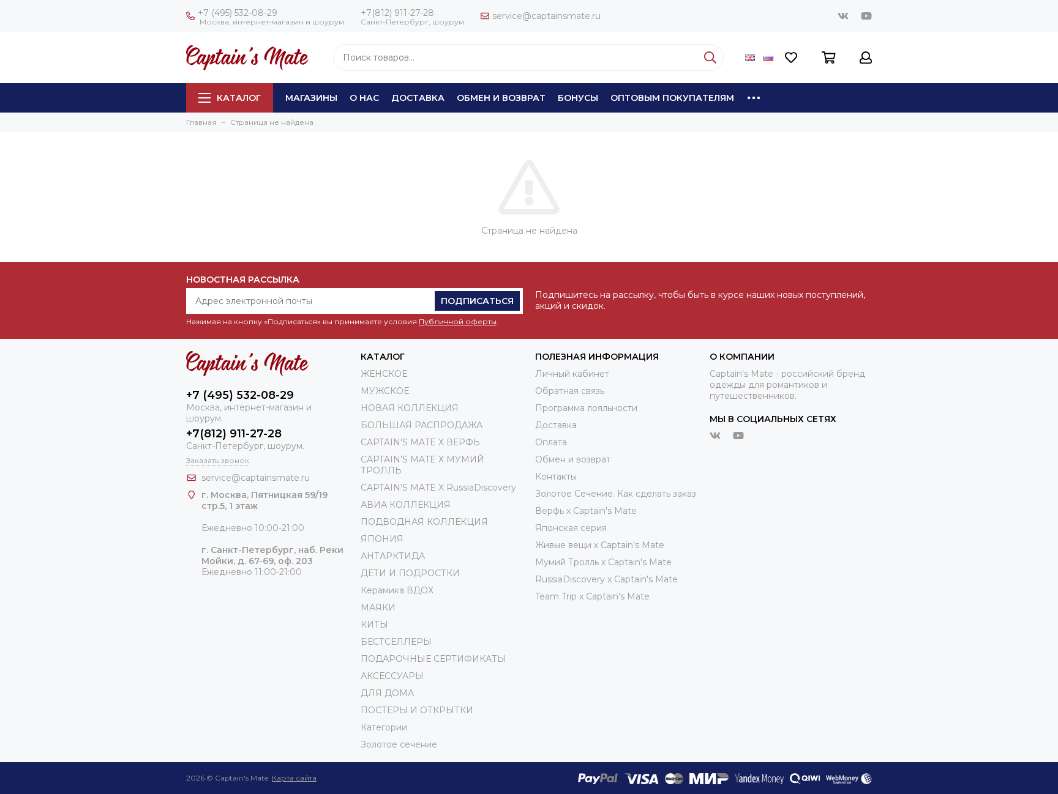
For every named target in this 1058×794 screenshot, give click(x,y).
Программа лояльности (586, 408)
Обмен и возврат (501, 97)
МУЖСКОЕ (385, 390)
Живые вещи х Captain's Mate (599, 545)
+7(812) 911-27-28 (397, 12)
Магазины (311, 97)
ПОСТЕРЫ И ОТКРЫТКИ (417, 710)
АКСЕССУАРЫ (392, 675)
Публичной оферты (458, 321)
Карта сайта (294, 777)
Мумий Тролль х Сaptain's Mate (603, 562)
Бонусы (578, 97)
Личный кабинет (572, 373)
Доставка (418, 97)
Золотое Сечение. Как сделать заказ (615, 493)
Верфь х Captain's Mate (586, 510)
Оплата (551, 442)
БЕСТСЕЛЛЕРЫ (396, 641)
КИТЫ (374, 624)
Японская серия (571, 527)
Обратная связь (569, 390)
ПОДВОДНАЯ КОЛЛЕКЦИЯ (424, 521)
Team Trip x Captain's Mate (592, 596)
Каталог (239, 97)
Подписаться (477, 300)
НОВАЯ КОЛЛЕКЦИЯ (410, 408)
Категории (384, 727)
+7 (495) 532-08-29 (237, 12)
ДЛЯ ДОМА (387, 693)
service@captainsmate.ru (546, 15)
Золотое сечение (399, 744)
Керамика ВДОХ (397, 590)
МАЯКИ (378, 607)
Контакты (556, 476)
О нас (364, 97)
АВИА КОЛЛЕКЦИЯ (406, 504)
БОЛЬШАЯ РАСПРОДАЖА (421, 425)
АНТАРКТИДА (393, 556)
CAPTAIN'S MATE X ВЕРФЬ (420, 442)
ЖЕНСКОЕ (384, 373)
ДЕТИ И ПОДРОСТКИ (410, 573)
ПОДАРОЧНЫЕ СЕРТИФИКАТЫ (433, 658)
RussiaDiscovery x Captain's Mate (606, 579)
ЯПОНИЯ (382, 538)
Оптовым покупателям (672, 97)
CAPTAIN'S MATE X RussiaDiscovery (438, 487)
